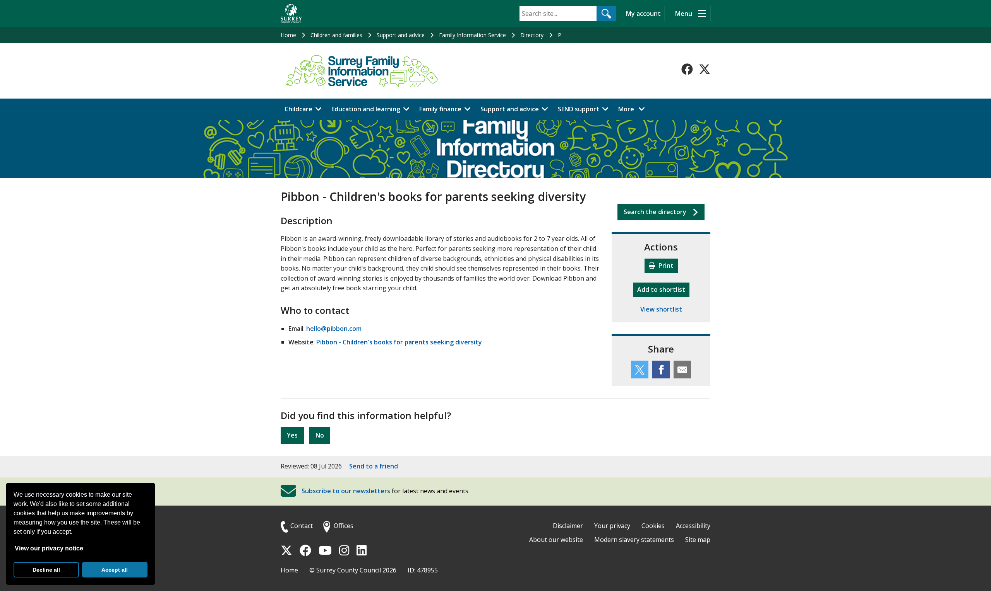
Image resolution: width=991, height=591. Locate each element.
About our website (556, 539)
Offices (343, 525)
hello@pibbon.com (334, 328)
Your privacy (612, 525)
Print (665, 265)
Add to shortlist (663, 289)
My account (643, 13)
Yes (292, 435)
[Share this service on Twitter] (639, 369)
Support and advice (401, 35)
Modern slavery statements (634, 539)
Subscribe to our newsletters (346, 491)
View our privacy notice (49, 548)
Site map (697, 539)
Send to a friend (373, 466)
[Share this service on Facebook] (661, 369)
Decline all (46, 570)
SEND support (578, 109)
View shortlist (661, 309)
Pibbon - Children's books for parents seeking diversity (399, 342)
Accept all (114, 570)
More (633, 108)
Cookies (653, 525)
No (319, 435)
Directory (532, 35)
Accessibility (693, 525)
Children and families (336, 35)
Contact (301, 525)
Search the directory (655, 212)
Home (288, 35)
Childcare (298, 109)
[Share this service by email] (682, 369)
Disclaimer (568, 525)
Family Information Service (472, 35)
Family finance (440, 109)
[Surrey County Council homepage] (291, 13)
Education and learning (365, 109)
